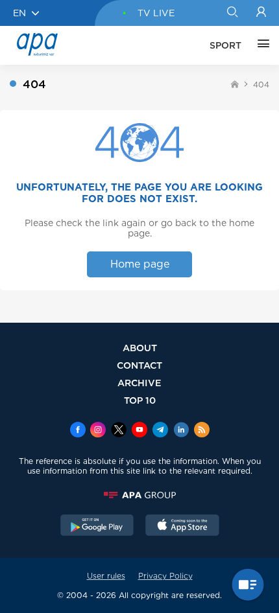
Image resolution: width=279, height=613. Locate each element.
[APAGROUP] (139, 495)
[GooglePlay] (97, 527)
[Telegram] (160, 431)
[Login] (261, 12)
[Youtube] (139, 431)
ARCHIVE (139, 382)
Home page (139, 264)
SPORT (225, 45)
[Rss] (202, 431)
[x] (119, 431)
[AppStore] (182, 527)
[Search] (232, 13)
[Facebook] (78, 431)
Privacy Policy (165, 576)
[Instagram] (98, 431)
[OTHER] (260, 45)
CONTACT (139, 365)
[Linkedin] (181, 431)
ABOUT (140, 347)
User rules (106, 576)
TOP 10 (140, 400)
